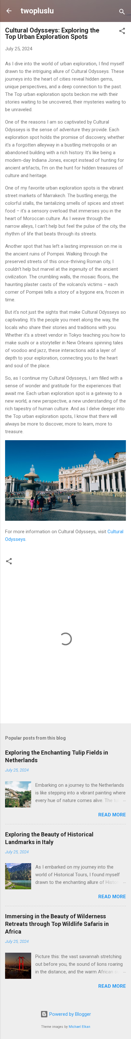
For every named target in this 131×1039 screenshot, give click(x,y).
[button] (122, 32)
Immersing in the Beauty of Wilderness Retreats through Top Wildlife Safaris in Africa (57, 924)
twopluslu (37, 10)
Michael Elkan (79, 1027)
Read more (112, 815)
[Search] (122, 13)
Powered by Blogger (69, 1014)
